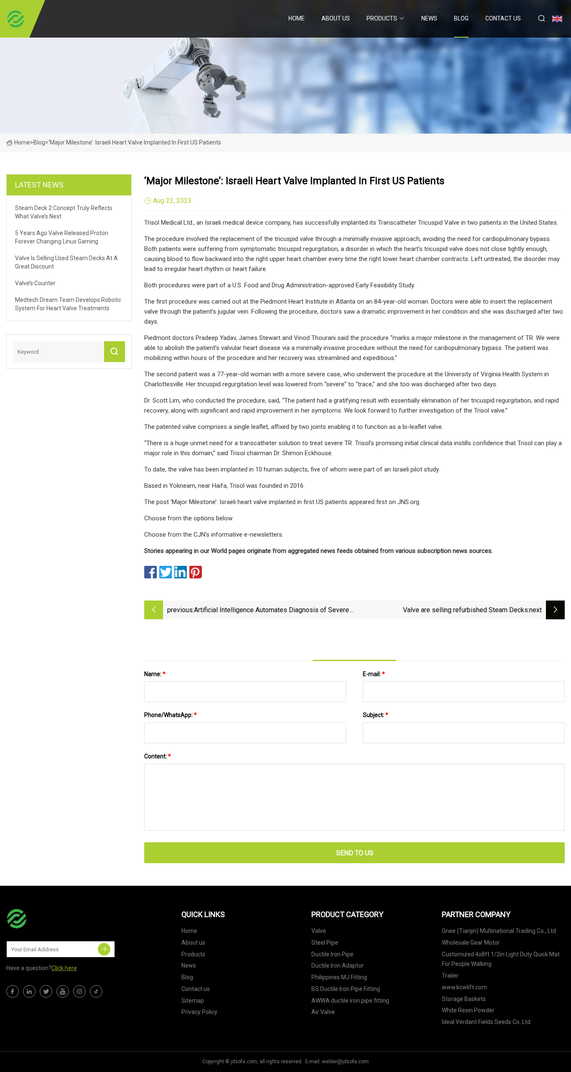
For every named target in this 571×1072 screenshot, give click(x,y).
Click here (64, 968)
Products (382, 18)
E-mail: (374, 674)
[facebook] (12, 991)
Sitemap (192, 1000)
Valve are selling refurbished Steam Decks (465, 610)
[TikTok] (96, 991)
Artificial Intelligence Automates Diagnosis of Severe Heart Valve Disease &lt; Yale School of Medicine (271, 611)
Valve (318, 931)
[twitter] (46, 991)
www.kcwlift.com (464, 987)
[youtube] (62, 991)
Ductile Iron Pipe (332, 954)
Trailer (450, 975)
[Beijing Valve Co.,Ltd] (15, 19)
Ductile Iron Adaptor (337, 965)
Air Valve (323, 1012)
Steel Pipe (324, 942)
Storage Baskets (464, 999)
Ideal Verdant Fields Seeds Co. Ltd (486, 1022)
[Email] (104, 949)
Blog (461, 18)
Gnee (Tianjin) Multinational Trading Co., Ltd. (499, 931)
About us (335, 18)
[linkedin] (29, 991)
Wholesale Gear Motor (471, 942)
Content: (157, 756)
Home (296, 18)
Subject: (375, 715)
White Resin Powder (468, 1010)
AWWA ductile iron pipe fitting (350, 1000)
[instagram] (79, 991)
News (429, 18)
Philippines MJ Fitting (339, 977)
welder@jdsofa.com (345, 1061)
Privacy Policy (199, 1012)
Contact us (503, 18)
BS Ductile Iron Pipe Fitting (345, 989)
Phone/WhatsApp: (170, 715)
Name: (155, 674)
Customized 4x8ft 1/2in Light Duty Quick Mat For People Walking (501, 959)
